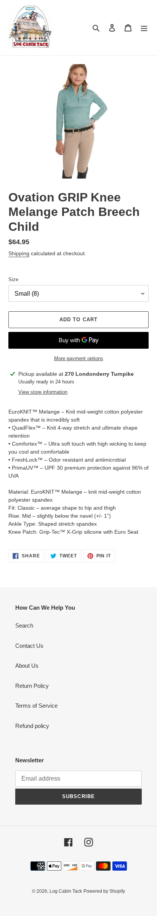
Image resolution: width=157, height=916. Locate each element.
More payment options (78, 358)
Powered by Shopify (104, 891)
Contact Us (29, 645)
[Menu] (144, 27)
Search (24, 625)
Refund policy (32, 726)
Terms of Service (36, 705)
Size (13, 279)
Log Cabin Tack (66, 891)
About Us (26, 665)
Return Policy (32, 686)
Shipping (18, 253)
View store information (42, 392)
